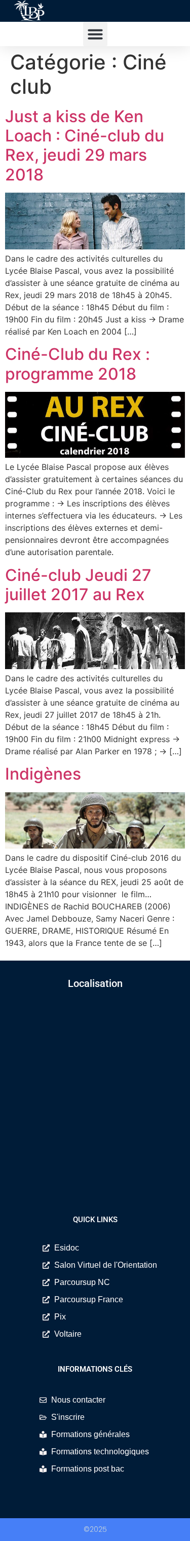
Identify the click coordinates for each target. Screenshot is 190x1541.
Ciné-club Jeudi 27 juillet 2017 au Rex (78, 584)
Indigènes (43, 774)
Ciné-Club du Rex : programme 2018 (77, 363)
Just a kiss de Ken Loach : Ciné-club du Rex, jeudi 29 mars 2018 (84, 145)
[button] (95, 34)
